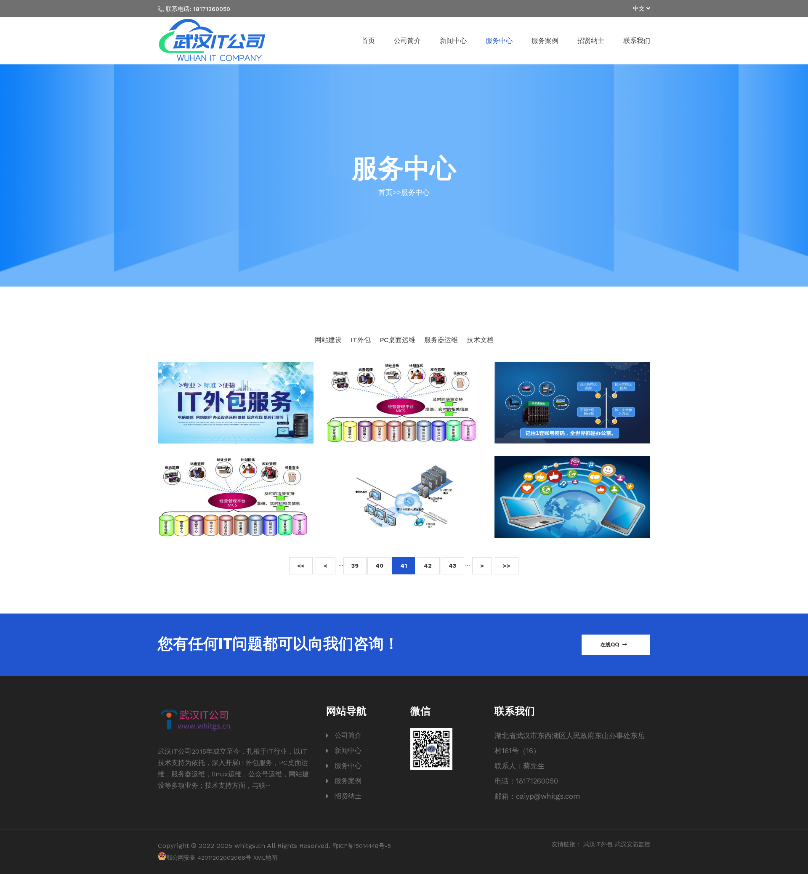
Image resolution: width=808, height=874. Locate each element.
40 (379, 565)
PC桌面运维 (398, 340)
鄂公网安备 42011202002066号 (208, 857)
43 (452, 565)
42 (428, 565)
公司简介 (407, 41)
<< (301, 565)
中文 (639, 8)
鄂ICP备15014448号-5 (361, 845)
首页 (368, 41)
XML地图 (265, 857)
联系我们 (636, 41)
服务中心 (499, 41)
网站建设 (329, 340)
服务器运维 (442, 340)
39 (355, 565)
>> (506, 565)
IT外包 (362, 340)
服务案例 (545, 41)
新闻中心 (453, 41)
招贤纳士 (590, 41)
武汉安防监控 (632, 844)
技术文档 (480, 340)
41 (403, 565)
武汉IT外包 (598, 844)
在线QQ (610, 644)
